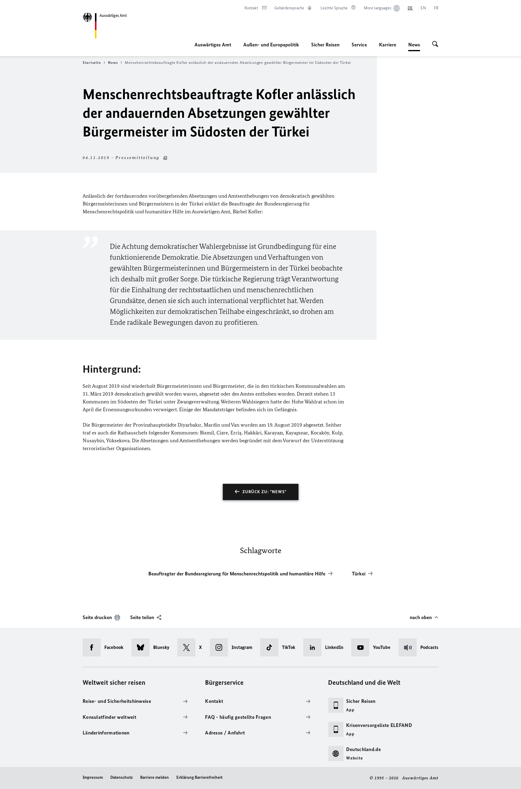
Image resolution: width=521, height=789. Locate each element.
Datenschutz (121, 777)
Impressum (93, 777)
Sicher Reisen (325, 45)
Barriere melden (154, 777)
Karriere (387, 45)
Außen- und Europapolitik (271, 45)
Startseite (92, 62)
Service (359, 45)
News (414, 46)
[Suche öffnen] (435, 44)
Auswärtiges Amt (212, 45)
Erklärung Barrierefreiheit (199, 777)
